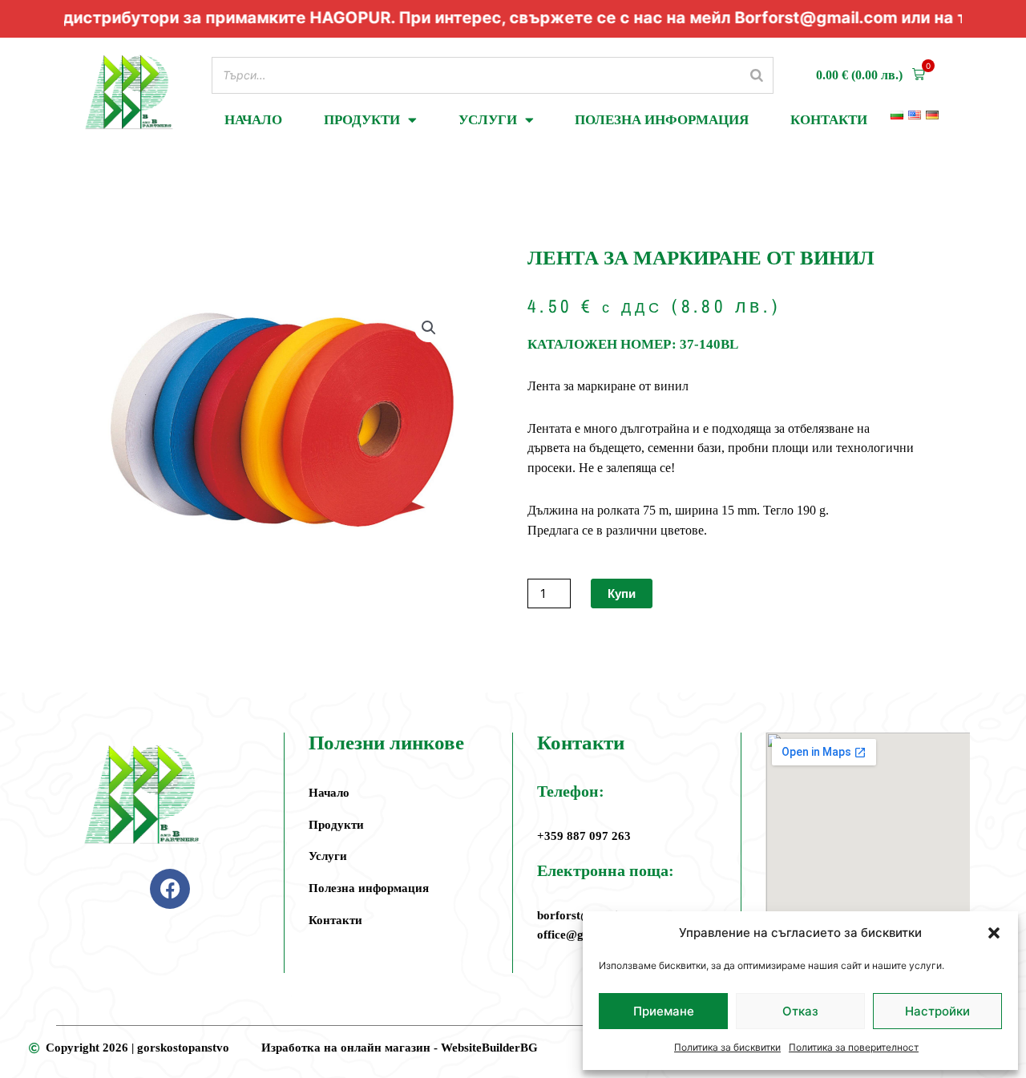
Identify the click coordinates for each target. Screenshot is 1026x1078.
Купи (622, 593)
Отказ (800, 1011)
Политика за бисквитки (727, 1047)
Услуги (487, 119)
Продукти (362, 119)
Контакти (828, 119)
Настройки (937, 1011)
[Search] (757, 75)
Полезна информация (662, 119)
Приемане (663, 1011)
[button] (994, 933)
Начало (253, 119)
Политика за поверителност (854, 1047)
